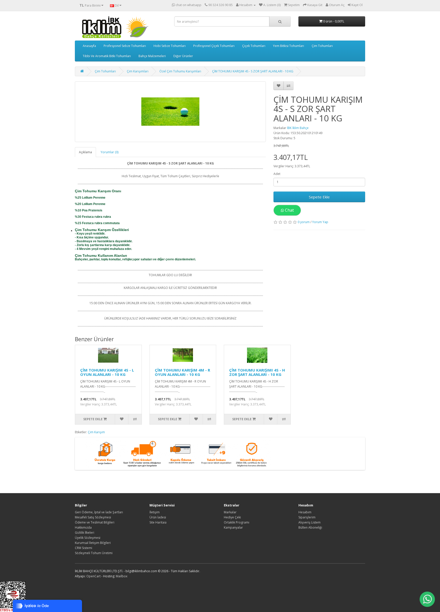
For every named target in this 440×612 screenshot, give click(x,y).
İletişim (154, 512)
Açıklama (85, 152)
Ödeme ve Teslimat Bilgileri (94, 522)
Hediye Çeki (232, 517)
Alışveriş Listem (309, 522)
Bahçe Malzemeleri (152, 56)
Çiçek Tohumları (253, 46)
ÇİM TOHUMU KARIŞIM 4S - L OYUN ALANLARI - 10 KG (107, 372)
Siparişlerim (306, 517)
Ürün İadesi (157, 517)
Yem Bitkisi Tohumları (288, 46)
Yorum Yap (320, 222)
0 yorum (304, 222)
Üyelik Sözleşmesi (87, 538)
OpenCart (93, 576)
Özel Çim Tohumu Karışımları (180, 71)
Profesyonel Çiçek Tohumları (214, 46)
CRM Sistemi (83, 548)
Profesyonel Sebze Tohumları (125, 46)
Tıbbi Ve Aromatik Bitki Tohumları (107, 56)
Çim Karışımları (137, 71)
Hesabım (304, 512)
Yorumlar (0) (109, 152)
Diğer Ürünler (183, 56)
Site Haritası (158, 522)
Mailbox (121, 576)
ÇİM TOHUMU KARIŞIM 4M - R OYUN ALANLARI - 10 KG (182, 372)
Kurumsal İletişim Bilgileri (93, 543)
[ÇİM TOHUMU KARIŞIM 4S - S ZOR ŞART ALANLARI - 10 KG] (170, 111)
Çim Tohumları (322, 46)
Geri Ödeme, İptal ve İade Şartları (99, 512)
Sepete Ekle (319, 196)
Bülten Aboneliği (310, 527)
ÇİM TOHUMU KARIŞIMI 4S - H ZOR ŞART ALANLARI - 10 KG (257, 372)
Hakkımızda (83, 527)
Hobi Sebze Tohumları (170, 46)
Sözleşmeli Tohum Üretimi (94, 553)
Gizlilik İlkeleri (84, 532)
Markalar (230, 512)
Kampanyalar (233, 527)
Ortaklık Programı (236, 522)
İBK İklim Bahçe (298, 128)
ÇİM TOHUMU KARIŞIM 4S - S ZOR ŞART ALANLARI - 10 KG (252, 71)
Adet (276, 174)
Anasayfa (89, 46)
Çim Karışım (96, 432)
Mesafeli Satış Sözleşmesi (93, 517)
